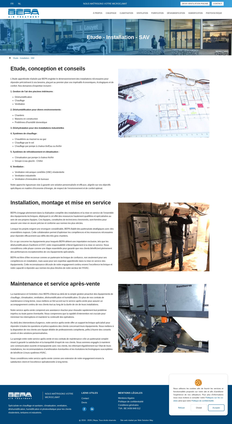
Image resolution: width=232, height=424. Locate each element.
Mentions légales (126, 398)
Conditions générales (128, 405)
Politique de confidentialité (202, 401)
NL (19, 4)
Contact (217, 4)
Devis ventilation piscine (195, 4)
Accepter (216, 408)
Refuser (181, 408)
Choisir (199, 408)
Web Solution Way (145, 420)
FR (12, 4)
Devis (84, 402)
